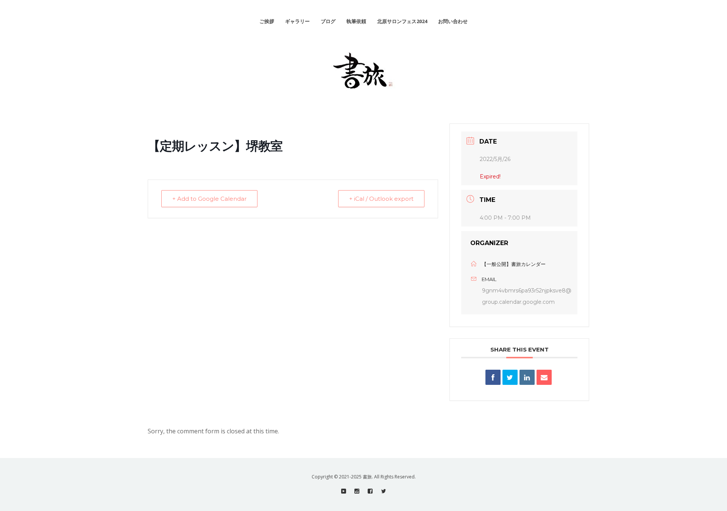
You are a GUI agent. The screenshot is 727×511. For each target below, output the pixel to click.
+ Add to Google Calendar (209, 198)
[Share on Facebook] (493, 377)
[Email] (544, 377)
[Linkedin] (527, 377)
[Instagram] (356, 491)
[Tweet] (510, 377)
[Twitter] (383, 491)
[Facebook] (370, 491)
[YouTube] (343, 491)
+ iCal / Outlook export (381, 198)
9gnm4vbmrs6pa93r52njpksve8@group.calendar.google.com (526, 296)
